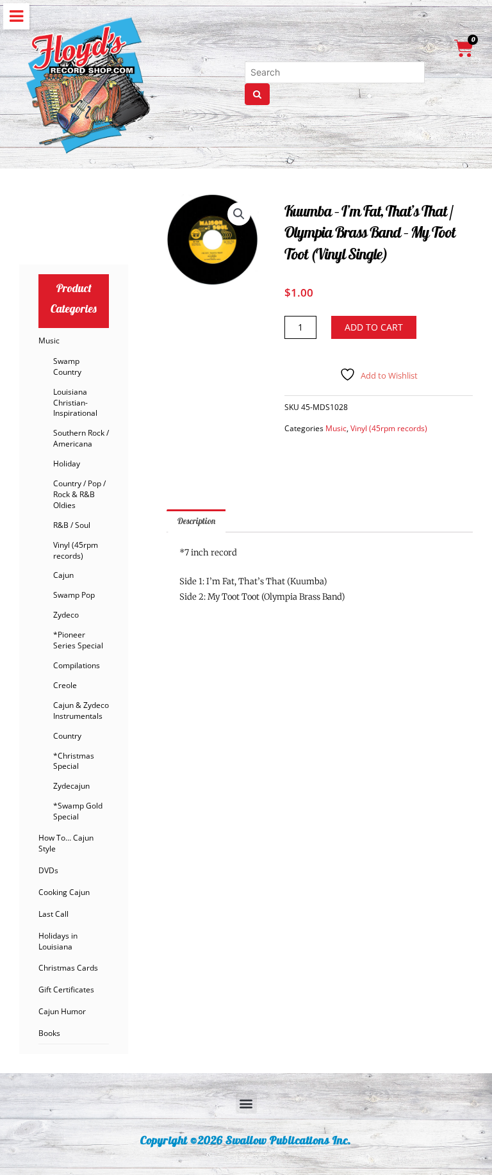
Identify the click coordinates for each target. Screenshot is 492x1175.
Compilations (76, 665)
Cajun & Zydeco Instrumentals (81, 710)
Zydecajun (71, 785)
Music (49, 340)
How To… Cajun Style (66, 843)
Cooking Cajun (64, 892)
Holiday (66, 463)
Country (67, 735)
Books (49, 1033)
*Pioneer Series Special (78, 640)
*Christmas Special (73, 761)
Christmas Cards (68, 967)
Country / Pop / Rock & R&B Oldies (79, 494)
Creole (65, 685)
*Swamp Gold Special (77, 811)
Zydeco (66, 614)
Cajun (63, 575)
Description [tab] (196, 520)
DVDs (48, 870)
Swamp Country (67, 366)
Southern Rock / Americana (81, 438)
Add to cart (374, 327)
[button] (238, 214)
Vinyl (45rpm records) (75, 550)
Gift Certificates (66, 989)
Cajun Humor (62, 1011)
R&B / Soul (71, 525)
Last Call (53, 913)
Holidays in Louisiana (58, 941)
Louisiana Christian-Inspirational (75, 402)
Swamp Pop (74, 594)
